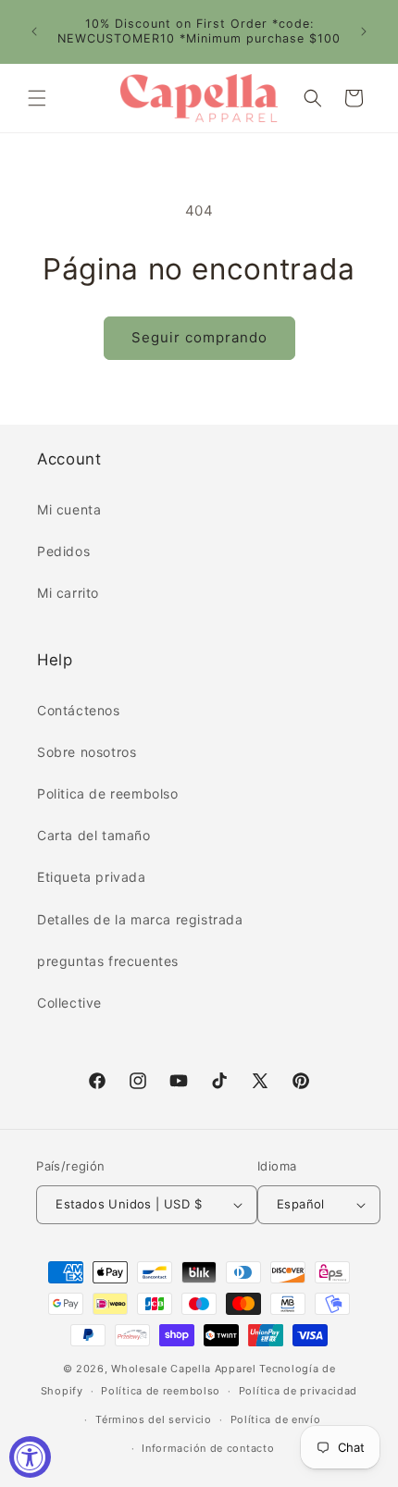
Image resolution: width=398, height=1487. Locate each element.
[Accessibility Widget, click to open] (30, 1457)
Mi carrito (68, 593)
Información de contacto (208, 1448)
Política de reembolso (160, 1390)
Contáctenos (78, 710)
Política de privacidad (298, 1390)
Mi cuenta (69, 509)
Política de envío (275, 1419)
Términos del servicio (153, 1419)
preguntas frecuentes (108, 961)
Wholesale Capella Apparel (183, 1368)
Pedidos (63, 551)
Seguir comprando (199, 337)
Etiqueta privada (91, 877)
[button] (37, 98)
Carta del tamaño (94, 835)
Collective (69, 1002)
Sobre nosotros (86, 752)
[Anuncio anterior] (34, 31)
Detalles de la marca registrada (140, 919)
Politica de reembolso (108, 793)
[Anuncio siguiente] (363, 31)
